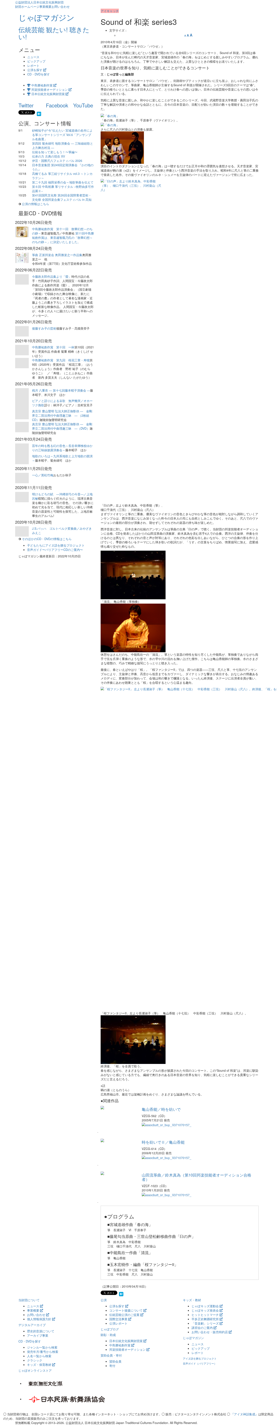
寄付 (112, 1365)
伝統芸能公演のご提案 (124, 1314)
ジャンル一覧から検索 (42, 1347)
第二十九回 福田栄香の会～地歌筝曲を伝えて (62, 182)
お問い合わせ (61, 6)
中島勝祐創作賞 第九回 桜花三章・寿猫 (61, 360)
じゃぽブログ (110, 1329)
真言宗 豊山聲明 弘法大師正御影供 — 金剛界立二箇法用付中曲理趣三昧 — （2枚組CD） (62, 415)
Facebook (57, 105)
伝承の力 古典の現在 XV (48, 156)
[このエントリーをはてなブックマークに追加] (39, 113)
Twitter (26, 105)
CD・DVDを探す (38, 74)
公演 (104, 1300)
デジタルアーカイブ (32, 1325)
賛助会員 (115, 1361)
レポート (33, 65)
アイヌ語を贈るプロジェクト (200, 1358)
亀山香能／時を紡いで (161, 1109)
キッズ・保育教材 (39, 1364)
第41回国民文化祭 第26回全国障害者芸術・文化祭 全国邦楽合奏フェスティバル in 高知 (62, 197)
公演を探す (35, 70)
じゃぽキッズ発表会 (206, 1310)
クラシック (34, 1360)
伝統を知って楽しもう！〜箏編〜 (54, 152)
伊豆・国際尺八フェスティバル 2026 (57, 160)
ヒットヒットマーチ (206, 1314)
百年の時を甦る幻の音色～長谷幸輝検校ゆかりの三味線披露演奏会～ (62, 447)
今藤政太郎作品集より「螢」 (51, 276)
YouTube (83, 105)
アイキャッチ (110, 11)
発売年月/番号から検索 (42, 1351)
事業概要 (45, 6)
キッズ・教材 (192, 1300)
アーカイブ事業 (37, 1335)
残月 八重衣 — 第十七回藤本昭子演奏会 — (61, 390)
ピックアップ (36, 61)
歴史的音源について (40, 1331)
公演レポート (118, 1323)
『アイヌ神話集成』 (244, 1414)
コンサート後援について (126, 1310)
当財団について (29, 1300)
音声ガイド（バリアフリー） (200, 1363)
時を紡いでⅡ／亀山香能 (163, 1142)
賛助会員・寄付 (111, 1355)
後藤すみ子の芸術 (44, 328)
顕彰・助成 (108, 1335)
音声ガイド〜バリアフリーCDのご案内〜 (55, 549)
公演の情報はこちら (35, 204)
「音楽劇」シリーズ (206, 1323)
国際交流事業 (118, 1319)
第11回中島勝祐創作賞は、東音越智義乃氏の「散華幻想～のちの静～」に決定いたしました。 (63, 237)
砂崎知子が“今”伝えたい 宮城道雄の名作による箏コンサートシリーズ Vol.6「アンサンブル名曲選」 (62, 134)
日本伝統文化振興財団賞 (48, 94)
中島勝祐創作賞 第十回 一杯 (53, 347)
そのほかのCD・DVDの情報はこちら (47, 539)
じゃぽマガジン (193, 1338)
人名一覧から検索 (39, 1356)
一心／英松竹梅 (42, 475)
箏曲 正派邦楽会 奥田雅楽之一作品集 (57, 255)
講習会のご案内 (203, 1327)
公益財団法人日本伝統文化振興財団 (39, 2)
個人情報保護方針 (39, 1319)
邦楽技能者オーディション (50, 89)
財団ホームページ (27, 6)
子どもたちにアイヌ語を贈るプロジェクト (56, 545)
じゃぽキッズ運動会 (206, 1306)
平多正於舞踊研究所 (206, 1319)
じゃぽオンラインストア (35, 1370)
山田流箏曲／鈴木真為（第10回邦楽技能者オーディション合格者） (196, 1177)
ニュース (33, 57)
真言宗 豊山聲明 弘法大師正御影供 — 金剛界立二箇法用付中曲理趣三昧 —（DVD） (62, 426)
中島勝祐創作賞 (42, 85)
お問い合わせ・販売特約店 (210, 1332)
